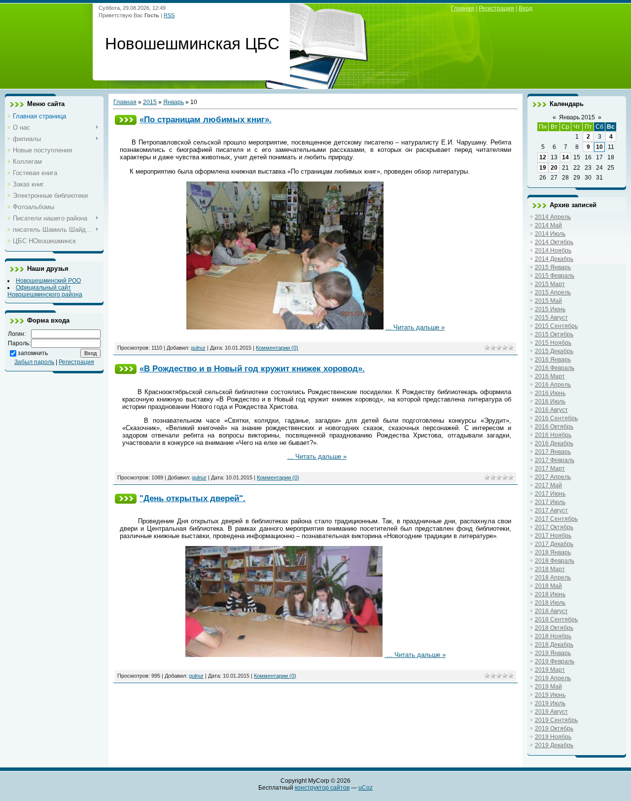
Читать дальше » (419, 327)
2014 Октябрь (554, 242)
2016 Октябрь (554, 426)
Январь (173, 102)
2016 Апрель (553, 384)
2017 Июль (550, 502)
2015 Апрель (553, 292)
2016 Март (550, 376)
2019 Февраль (554, 661)
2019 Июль (550, 703)
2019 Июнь (550, 695)
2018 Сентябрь (556, 619)
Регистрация (496, 8)
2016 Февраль (554, 367)
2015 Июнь (550, 309)
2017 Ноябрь (553, 535)
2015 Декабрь (554, 351)
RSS (169, 15)
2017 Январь (553, 451)
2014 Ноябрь (553, 250)
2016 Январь (553, 359)
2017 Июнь (550, 493)
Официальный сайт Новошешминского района (44, 291)
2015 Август (551, 317)
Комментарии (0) (277, 348)
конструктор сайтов (322, 787)
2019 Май (548, 686)
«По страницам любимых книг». (206, 119)
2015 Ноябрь (553, 342)
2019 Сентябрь (556, 720)
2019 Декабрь (554, 745)
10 (599, 147)
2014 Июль (550, 233)
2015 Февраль (554, 275)
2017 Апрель (553, 476)
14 (565, 157)
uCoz (365, 787)
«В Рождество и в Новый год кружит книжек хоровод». (252, 368)
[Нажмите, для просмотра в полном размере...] (285, 327)
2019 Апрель (553, 678)
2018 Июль (550, 602)
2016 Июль (550, 401)
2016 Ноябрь (553, 435)
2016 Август (551, 409)
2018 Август (551, 611)
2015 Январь (553, 267)
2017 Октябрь (554, 527)
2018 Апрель (553, 577)
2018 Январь (553, 552)
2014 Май (548, 225)
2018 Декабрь (554, 644)
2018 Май (548, 586)
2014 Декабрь (554, 258)
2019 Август (551, 711)
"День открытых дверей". (192, 498)
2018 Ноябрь (553, 636)
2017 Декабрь (554, 544)
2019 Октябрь (554, 728)
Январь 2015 (577, 117)
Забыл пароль (34, 362)
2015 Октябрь (554, 334)
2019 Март (550, 669)
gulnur (198, 348)
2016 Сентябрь (556, 418)
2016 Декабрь (554, 443)
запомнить (33, 353)
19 (542, 167)
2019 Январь (553, 653)
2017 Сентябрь (556, 518)
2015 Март (550, 284)
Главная (462, 8)
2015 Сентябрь (556, 326)
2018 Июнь (550, 594)
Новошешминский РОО (48, 280)
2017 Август (551, 510)
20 (554, 167)
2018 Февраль (554, 560)
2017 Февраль (554, 460)
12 (542, 157)
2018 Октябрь (554, 627)
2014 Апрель (553, 217)
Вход (525, 8)
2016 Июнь (550, 393)
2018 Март (550, 569)
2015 (150, 102)
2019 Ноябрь (553, 736)
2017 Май (548, 485)
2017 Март (550, 468)
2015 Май (548, 300)
